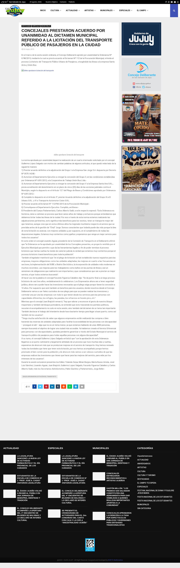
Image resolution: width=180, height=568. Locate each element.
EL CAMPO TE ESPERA (146, 483)
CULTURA (54, 10)
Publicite (72, 2)
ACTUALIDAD (72, 10)
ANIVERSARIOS (143, 464)
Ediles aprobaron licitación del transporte (39, 376)
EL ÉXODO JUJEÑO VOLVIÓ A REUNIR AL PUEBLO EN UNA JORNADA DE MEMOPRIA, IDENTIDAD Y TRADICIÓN (29, 495)
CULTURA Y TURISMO (146, 475)
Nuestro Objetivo (52, 2)
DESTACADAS (26, 26)
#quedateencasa (144, 456)
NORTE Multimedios (115, 560)
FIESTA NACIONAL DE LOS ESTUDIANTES (154, 497)
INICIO (43, 10)
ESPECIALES (124, 10)
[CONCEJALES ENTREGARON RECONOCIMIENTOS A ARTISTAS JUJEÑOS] (99, 476)
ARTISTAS (88, 10)
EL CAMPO (141, 10)
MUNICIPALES (106, 10)
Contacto (63, 2)
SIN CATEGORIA (144, 508)
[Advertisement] (90, 416)
